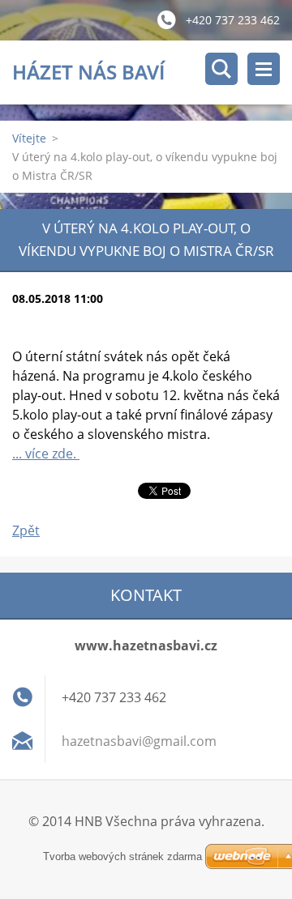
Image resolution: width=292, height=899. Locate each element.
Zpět (26, 530)
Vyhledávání (221, 69)
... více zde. (45, 453)
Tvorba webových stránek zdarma (122, 856)
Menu (263, 69)
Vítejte (29, 138)
